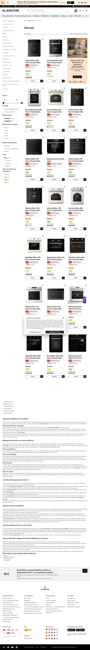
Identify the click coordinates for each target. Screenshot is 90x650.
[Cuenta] (80, 10)
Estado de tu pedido (51, 600)
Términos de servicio (81, 634)
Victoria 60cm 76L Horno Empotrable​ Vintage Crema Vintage (54, 111)
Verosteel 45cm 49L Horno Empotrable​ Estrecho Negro (54, 61)
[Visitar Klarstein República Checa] (54, 632)
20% (6, 130)
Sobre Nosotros (71, 598)
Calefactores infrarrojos (9, 609)
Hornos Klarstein (8, 413)
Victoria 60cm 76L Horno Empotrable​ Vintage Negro (32, 209)
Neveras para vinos (7, 24)
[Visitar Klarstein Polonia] (46, 635)
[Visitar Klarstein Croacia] (49, 635)
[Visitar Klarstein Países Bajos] (49, 638)
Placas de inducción (8, 619)
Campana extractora (9, 557)
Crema (8, 160)
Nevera (6, 555)
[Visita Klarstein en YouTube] (12, 647)
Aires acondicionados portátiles (10, 600)
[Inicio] (26, 20)
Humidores (5, 27)
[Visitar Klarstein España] (46, 632)
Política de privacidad (72, 634)
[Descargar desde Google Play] (80, 630)
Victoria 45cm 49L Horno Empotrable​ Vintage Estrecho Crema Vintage (75, 209)
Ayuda (47, 598)
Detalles (33, 81)
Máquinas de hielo (7, 611)
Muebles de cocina (7, 78)
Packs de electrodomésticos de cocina (10, 85)
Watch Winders (6, 68)
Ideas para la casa (7, 65)
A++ (8, 180)
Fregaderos (5, 74)
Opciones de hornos (9, 406)
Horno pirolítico (8, 408)
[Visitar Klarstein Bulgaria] (54, 635)
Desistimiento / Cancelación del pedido (55, 606)
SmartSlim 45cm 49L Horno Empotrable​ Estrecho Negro (55, 357)
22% (6, 133)
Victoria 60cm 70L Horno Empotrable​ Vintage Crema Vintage (54, 209)
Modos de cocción (8, 404)
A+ (8, 177)
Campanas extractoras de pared (11, 617)
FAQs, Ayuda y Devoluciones (81, 6)
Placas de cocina (7, 43)
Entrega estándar (9, 111)
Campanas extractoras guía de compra (34, 606)
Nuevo (7, 146)
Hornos (4, 33)
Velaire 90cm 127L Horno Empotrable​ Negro (54, 308)
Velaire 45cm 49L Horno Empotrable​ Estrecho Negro (32, 61)
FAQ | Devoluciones (50, 602)
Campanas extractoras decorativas (11, 606)
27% (6, 138)
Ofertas (87, 16)
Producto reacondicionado (11, 148)
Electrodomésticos (31, 20)
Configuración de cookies (73, 606)
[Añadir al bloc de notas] (43, 39)
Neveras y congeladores (9, 21)
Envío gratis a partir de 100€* (23, 6)
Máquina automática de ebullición (11, 81)
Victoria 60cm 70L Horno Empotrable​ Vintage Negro (75, 160)
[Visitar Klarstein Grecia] (57, 638)
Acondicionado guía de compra (32, 611)
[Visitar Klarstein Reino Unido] (49, 632)
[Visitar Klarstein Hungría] (57, 632)
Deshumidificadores (8, 602)
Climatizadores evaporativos (10, 615)
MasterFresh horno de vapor (55, 160)
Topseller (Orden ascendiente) (80, 33)
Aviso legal (43, 647)
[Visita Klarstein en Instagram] (4, 647)
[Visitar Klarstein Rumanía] (52, 635)
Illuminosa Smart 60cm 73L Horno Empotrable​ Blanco (75, 308)
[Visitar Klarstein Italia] (57, 629)
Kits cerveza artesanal (8, 46)
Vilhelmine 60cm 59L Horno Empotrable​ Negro (76, 258)
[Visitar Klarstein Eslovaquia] (52, 632)
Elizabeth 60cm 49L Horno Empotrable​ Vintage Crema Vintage (33, 258)
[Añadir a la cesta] (41, 81)
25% (6, 135)
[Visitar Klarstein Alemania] (46, 629)
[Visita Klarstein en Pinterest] (16, 647)
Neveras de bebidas (8, 613)
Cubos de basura (7, 62)
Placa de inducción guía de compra (33, 609)
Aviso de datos (71, 604)
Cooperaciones (71, 600)
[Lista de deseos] (83, 10)
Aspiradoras (6, 59)
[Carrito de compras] (86, 10)
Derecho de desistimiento (52, 609)
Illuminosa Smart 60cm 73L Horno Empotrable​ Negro (75, 357)
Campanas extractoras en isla (10, 604)
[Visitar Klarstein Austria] (49, 629)
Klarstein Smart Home (29, 602)
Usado (6, 151)
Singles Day (27, 600)
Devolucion (48, 604)
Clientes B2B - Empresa (73, 602)
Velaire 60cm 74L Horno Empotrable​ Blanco (32, 308)
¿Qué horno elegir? (8, 402)
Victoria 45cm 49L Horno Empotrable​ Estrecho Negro (75, 111)
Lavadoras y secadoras (8, 55)
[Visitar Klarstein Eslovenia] (54, 638)
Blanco (8, 163)
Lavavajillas (5, 52)
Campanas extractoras (8, 30)
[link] (34, 48)
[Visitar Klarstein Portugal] (52, 638)
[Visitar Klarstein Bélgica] (46, 638)
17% (5, 127)
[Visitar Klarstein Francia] (54, 629)
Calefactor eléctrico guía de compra (33, 613)
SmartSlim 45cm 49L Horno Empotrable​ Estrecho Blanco (33, 111)
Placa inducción (8, 558)
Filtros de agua (6, 71)
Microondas (6, 40)
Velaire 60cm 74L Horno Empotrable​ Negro (32, 160)
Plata (8, 165)
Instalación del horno (9, 410)
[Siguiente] (89, 16)
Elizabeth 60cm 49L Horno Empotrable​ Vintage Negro (33, 357)
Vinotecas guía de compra (30, 604)
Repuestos (5, 89)
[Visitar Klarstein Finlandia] (57, 635)
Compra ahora (70, 3)
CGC (37, 647)
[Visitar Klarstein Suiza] (52, 629)
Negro (8, 158)
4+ (12, 118)
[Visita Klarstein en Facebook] (8, 647)
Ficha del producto (28, 76)
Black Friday (27, 598)
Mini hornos (5, 36)
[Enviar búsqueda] (28, 10)
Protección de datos (29, 647)
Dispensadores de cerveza (9, 49)
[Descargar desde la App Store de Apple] (71, 630)
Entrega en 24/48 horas (11, 109)
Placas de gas (6, 621)
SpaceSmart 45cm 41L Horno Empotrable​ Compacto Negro (56, 258)
